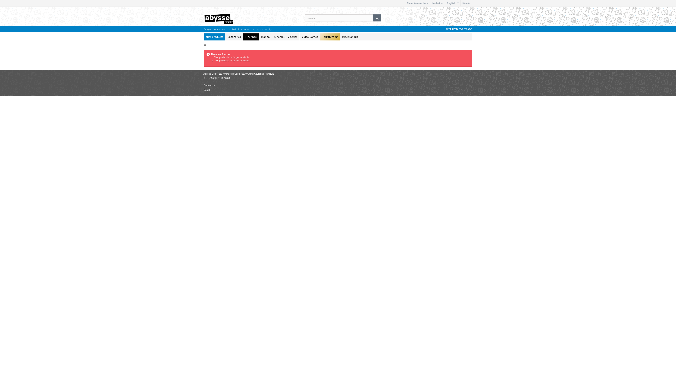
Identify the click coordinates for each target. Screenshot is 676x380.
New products (214, 37)
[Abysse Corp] (229, 19)
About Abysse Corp (417, 3)
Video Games (310, 37)
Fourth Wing (330, 37)
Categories (234, 37)
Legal (207, 90)
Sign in (466, 3)
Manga (265, 37)
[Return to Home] (205, 44)
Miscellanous (350, 37)
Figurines (250, 37)
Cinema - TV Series (285, 37)
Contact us (437, 3)
